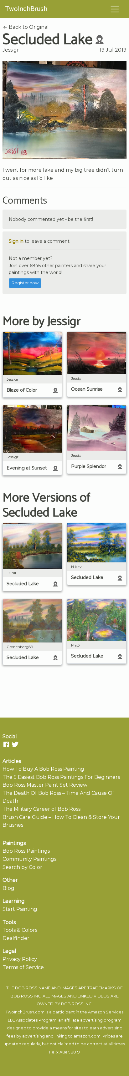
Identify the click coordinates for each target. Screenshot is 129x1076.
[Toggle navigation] (115, 9)
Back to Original (28, 27)
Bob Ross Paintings (26, 851)
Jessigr (11, 50)
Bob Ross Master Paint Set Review (45, 785)
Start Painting (20, 909)
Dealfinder (16, 938)
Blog (8, 888)
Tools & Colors (20, 930)
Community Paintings (29, 859)
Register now (25, 283)
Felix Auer (59, 1052)
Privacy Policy (20, 959)
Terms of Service (23, 967)
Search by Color (22, 867)
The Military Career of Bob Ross (41, 809)
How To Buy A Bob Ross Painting (43, 769)
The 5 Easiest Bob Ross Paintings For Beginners (61, 777)
